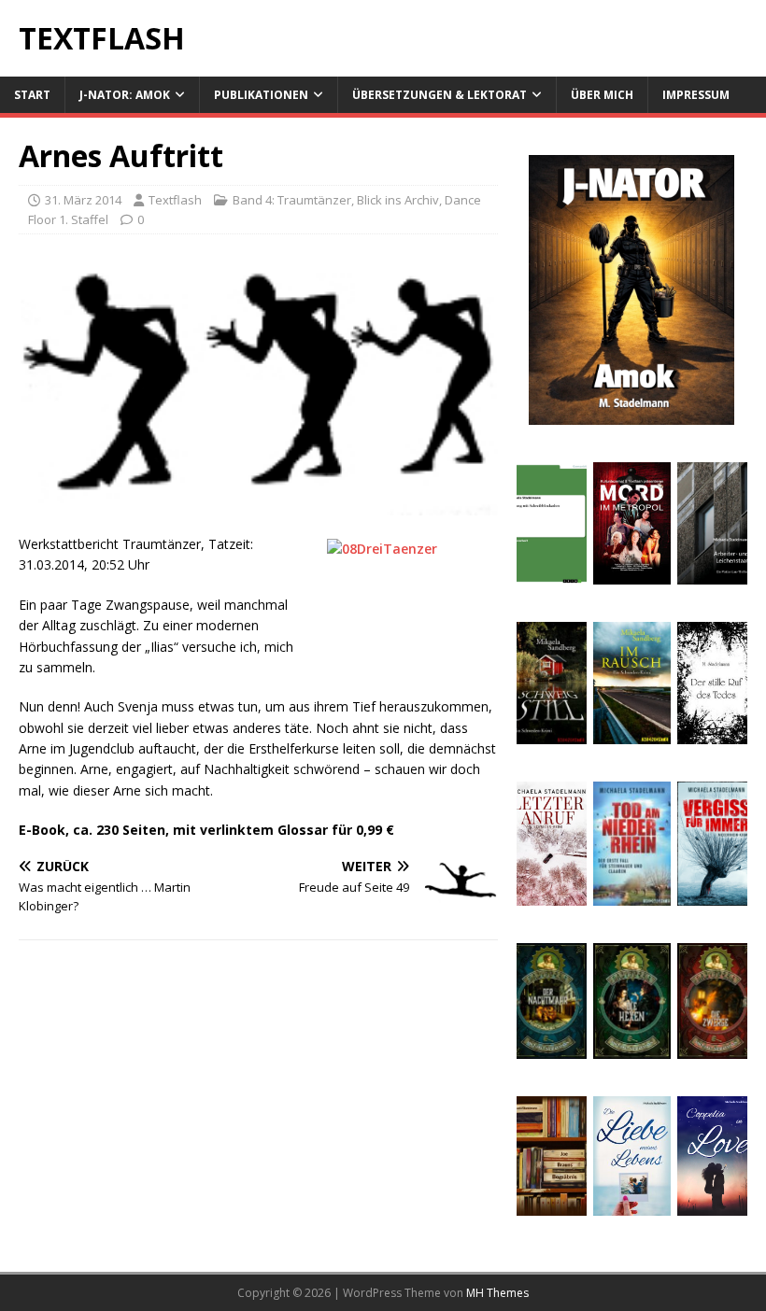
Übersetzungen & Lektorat (439, 95)
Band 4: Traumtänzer (292, 199)
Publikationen (261, 95)
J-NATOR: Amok (124, 95)
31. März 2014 (83, 199)
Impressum (696, 95)
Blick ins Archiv (398, 199)
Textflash (175, 199)
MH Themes (497, 1293)
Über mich (602, 95)
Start (32, 95)
